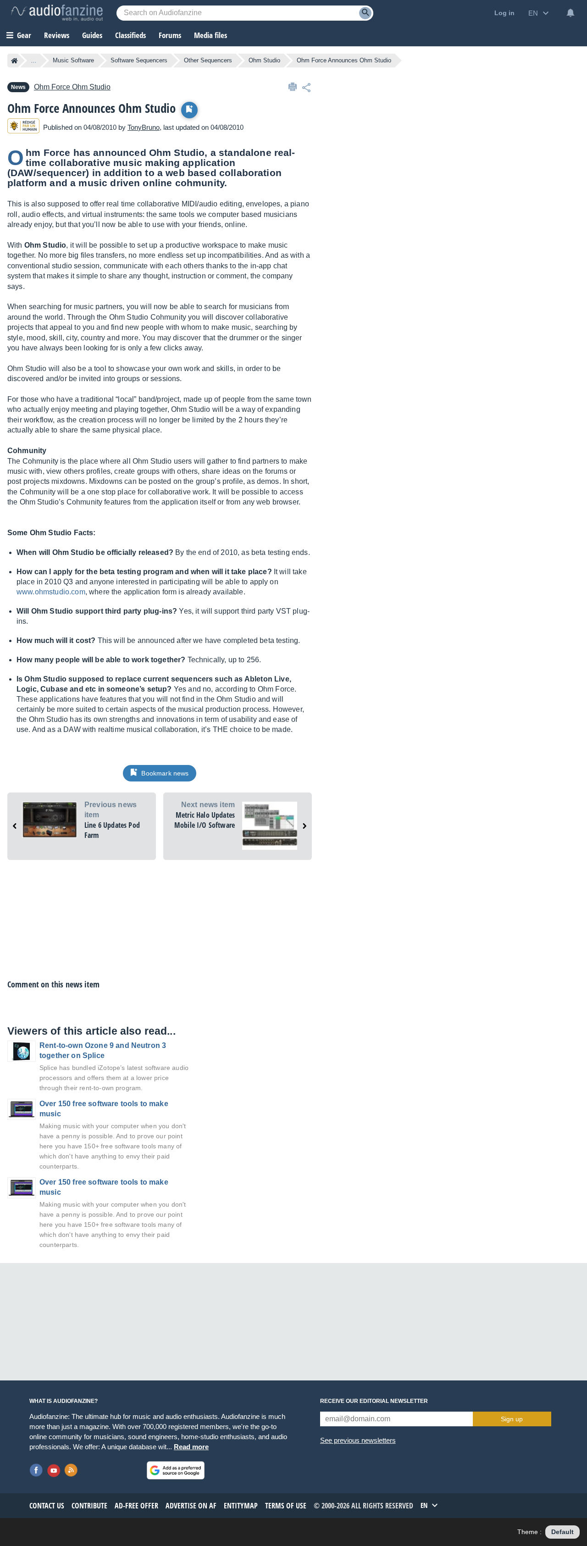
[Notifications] (570, 12)
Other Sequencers (208, 60)
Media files (210, 35)
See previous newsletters (358, 1440)
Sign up (512, 1419)
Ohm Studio (264, 60)
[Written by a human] (23, 127)
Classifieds (130, 35)
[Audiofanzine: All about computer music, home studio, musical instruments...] (57, 13)
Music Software (73, 60)
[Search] (365, 13)
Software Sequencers (139, 60)
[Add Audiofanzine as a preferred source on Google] (176, 1470)
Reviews (56, 35)
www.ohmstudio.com (51, 592)
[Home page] (14, 60)
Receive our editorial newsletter (374, 1401)
